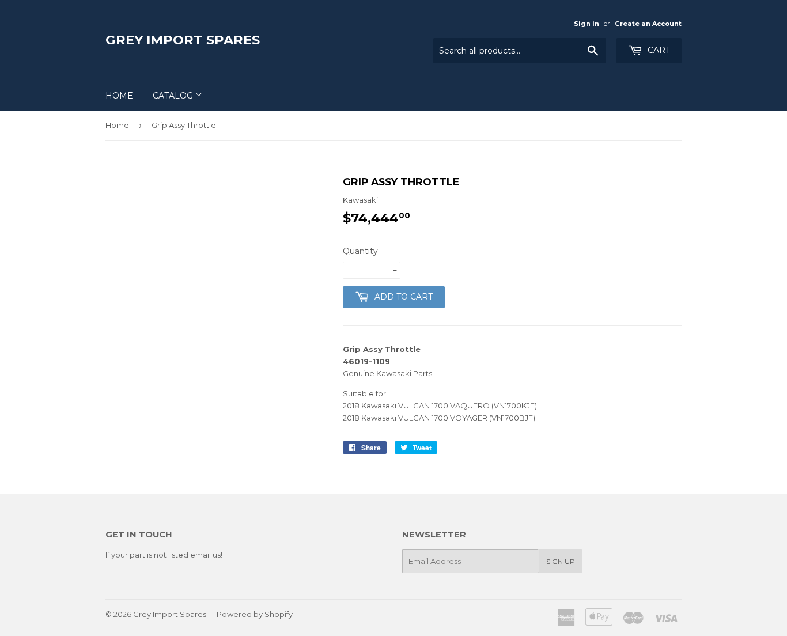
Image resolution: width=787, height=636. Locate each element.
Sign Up (560, 561)
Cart (657, 50)
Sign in (586, 24)
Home (119, 95)
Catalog (174, 95)
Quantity (360, 251)
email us (205, 554)
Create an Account (648, 24)
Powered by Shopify (255, 614)
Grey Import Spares (182, 40)
